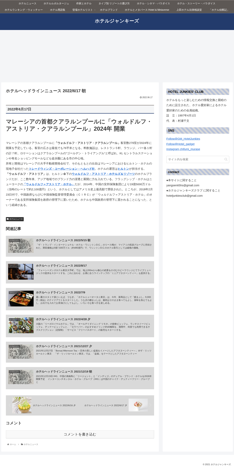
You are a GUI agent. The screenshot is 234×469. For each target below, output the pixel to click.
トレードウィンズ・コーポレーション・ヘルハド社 (62, 168)
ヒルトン (123, 168)
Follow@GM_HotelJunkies (183, 138)
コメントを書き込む (80, 434)
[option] (197, 146)
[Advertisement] (117, 56)
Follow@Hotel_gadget (180, 144)
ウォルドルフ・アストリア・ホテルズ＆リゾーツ (103, 173)
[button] (197, 146)
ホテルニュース (16, 219)
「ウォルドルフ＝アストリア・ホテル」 (49, 184)
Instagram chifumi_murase (183, 149)
